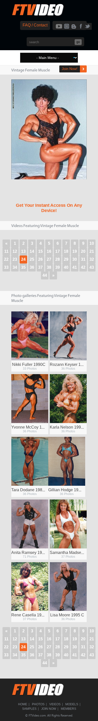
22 (6, 259)
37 (40, 267)
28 (57, 259)
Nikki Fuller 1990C (28, 364)
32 (91, 259)
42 (83, 267)
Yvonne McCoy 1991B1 (32, 427)
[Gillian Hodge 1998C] (66, 461)
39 (57, 267)
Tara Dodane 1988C (29, 490)
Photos (38, 704)
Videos (55, 704)
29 (66, 259)
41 (74, 267)
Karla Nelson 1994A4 (69, 427)
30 (74, 259)
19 (74, 251)
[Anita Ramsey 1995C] (29, 523)
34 (15, 267)
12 (15, 251)
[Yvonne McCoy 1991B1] (29, 398)
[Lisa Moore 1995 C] (68, 586)
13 (23, 251)
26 (40, 259)
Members (68, 709)
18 (66, 251)
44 (44, 275)
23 (15, 259)
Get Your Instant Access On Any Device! (49, 208)
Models (71, 704)
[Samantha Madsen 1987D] (68, 523)
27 (49, 259)
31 (83, 259)
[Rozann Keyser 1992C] (68, 335)
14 (32, 251)
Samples (29, 709)
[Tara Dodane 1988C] (29, 461)
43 (91, 267)
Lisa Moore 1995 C (67, 615)
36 (32, 267)
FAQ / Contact (35, 25)
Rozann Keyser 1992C (70, 364)
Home (22, 704)
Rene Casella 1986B (30, 615)
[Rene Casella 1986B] (29, 586)
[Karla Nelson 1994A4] (68, 398)
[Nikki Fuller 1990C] (29, 335)
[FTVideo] (37, 15)
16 (49, 251)
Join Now (48, 709)
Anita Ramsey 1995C (30, 552)
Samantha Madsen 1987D (73, 552)
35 (23, 267)
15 (40, 251)
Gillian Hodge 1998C (67, 490)
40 (66, 267)
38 (49, 267)
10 (91, 243)
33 (6, 267)
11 (6, 251)
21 (91, 251)
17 (57, 251)
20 (83, 251)
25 (32, 259)
